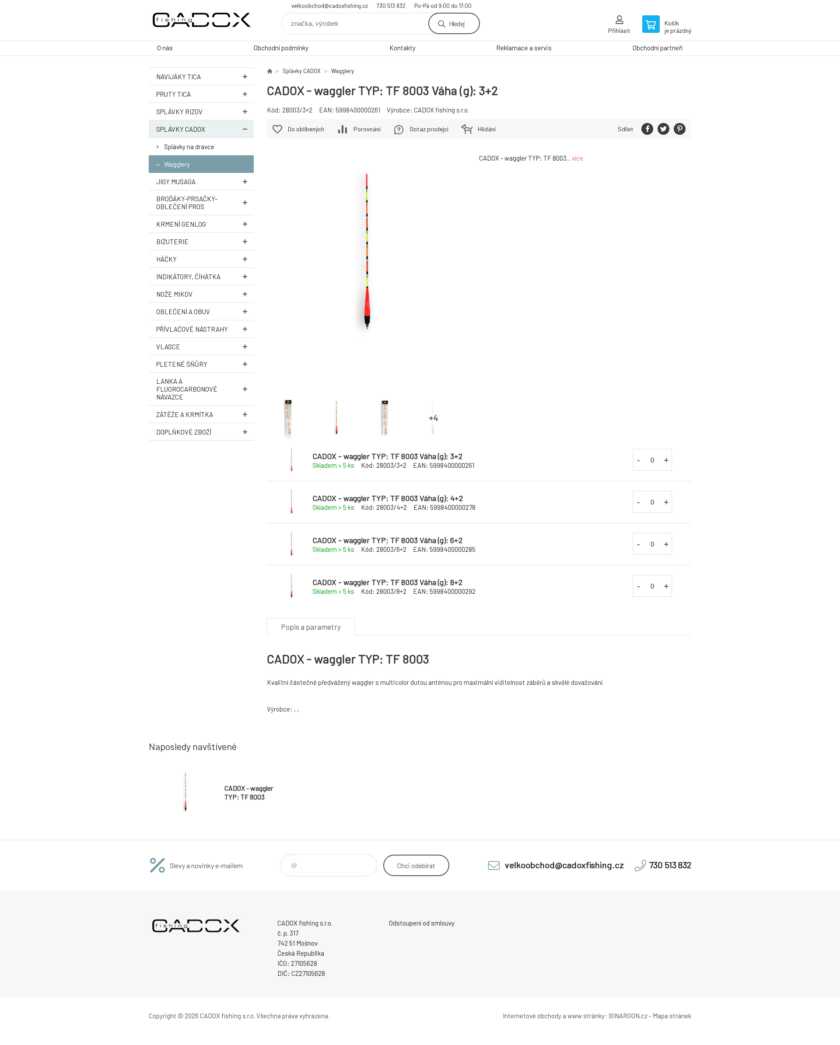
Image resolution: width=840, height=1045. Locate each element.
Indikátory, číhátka (188, 277)
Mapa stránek (672, 1016)
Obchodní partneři (658, 48)
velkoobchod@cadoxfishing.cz (329, 5)
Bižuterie (172, 241)
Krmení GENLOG (181, 224)
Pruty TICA (173, 94)
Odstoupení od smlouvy (422, 923)
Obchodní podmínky (281, 48)
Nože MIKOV (174, 294)
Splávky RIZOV (179, 112)
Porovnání (367, 129)
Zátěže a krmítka (184, 414)
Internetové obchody (532, 1016)
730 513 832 (391, 5)
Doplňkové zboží (183, 432)
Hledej (457, 23)
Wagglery (177, 164)
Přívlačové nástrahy (192, 329)
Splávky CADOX (180, 129)
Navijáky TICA (178, 77)
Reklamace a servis (524, 48)
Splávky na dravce (189, 147)
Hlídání (487, 129)
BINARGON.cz (628, 1016)
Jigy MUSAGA (176, 182)
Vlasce (168, 347)
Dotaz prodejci (429, 129)
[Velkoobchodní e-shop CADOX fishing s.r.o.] (269, 71)
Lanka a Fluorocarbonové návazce (186, 389)
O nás (165, 48)
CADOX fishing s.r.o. (441, 110)
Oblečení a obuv (183, 312)
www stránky (586, 1016)
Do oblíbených (306, 129)
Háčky (166, 259)
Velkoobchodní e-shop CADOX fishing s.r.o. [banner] (201, 20)
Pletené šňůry (181, 364)
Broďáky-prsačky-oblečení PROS (186, 202)
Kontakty (402, 48)
